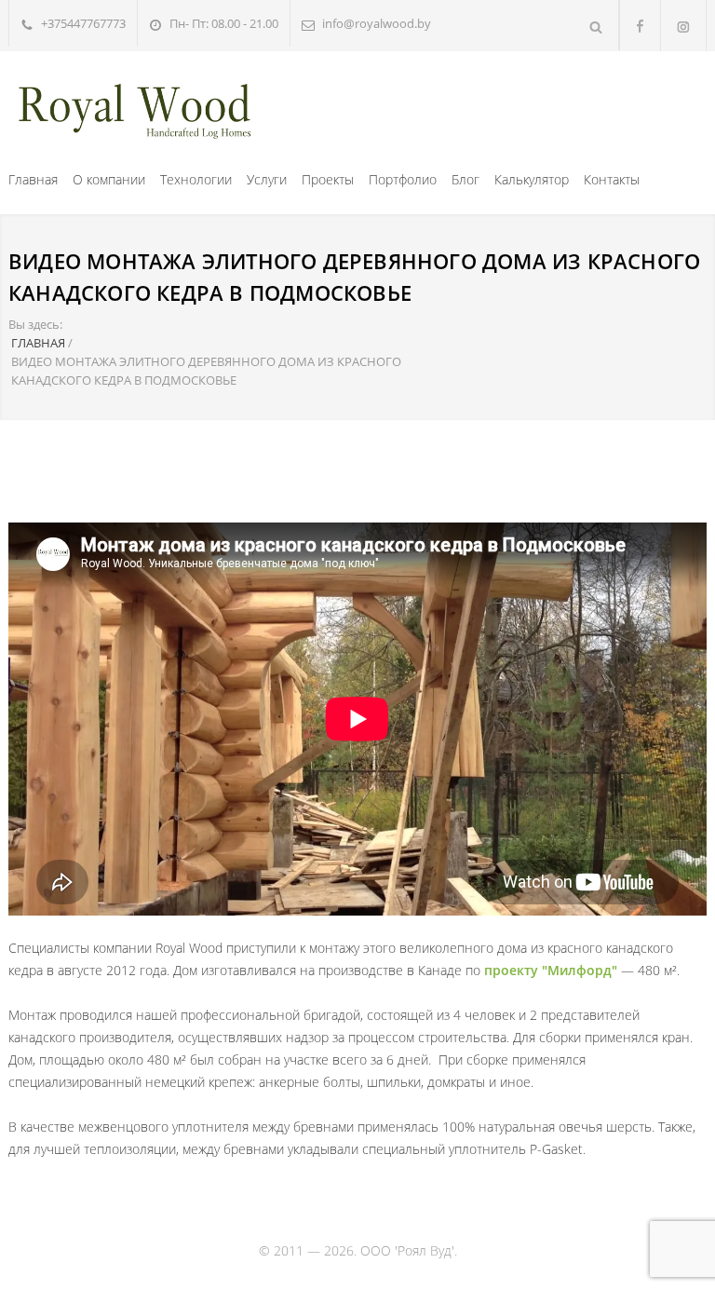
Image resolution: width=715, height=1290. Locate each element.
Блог (465, 179)
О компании (109, 179)
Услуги (267, 179)
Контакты (612, 179)
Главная (33, 179)
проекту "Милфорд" (550, 970)
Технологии (196, 179)
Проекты (328, 179)
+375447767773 (83, 23)
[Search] (596, 24)
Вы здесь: (35, 324)
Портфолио (403, 179)
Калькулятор (531, 179)
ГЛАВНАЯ (38, 342)
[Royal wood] (134, 107)
